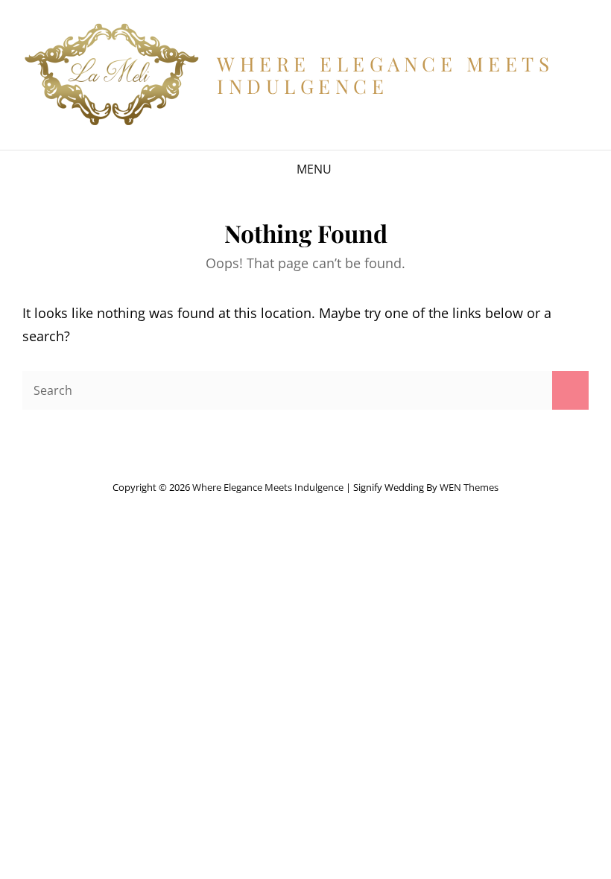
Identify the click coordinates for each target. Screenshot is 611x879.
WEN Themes (469, 487)
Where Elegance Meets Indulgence (385, 75)
